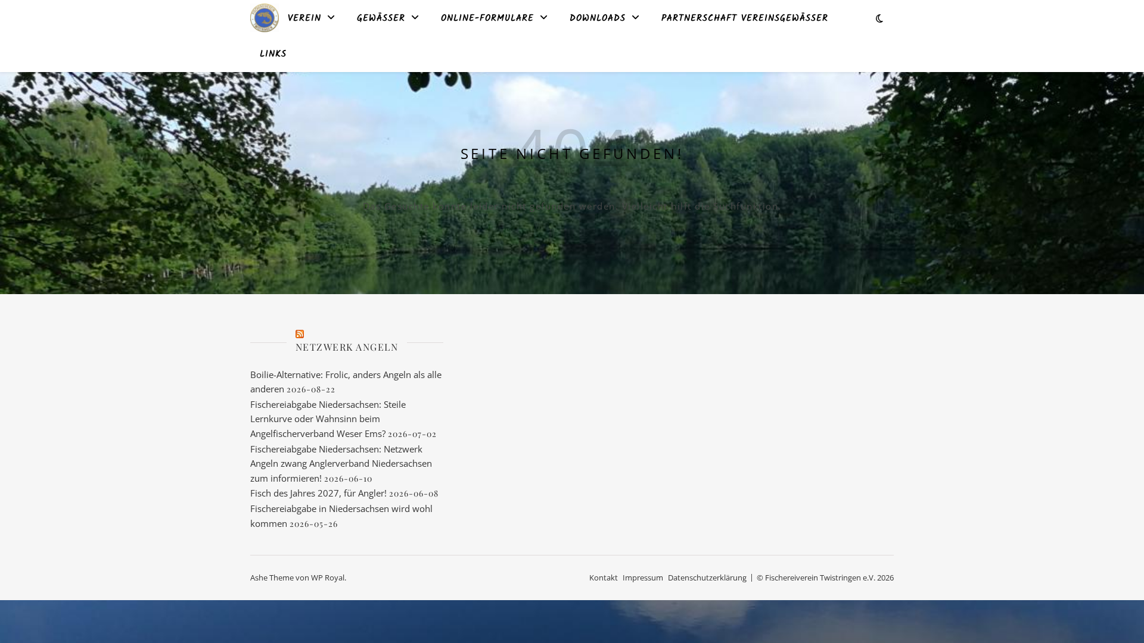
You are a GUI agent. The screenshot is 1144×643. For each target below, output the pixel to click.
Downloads (598, 18)
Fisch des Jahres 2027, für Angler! (318, 493)
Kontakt (603, 577)
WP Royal (327, 577)
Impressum (643, 577)
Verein (304, 18)
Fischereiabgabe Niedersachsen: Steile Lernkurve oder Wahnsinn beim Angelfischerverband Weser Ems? (328, 418)
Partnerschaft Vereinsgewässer (744, 18)
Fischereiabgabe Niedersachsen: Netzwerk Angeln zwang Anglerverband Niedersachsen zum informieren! (341, 463)
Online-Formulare (487, 18)
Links (273, 54)
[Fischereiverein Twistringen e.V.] (264, 18)
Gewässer (381, 18)
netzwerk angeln (347, 347)
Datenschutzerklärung (707, 577)
